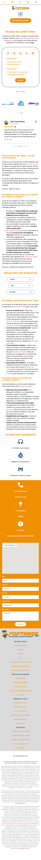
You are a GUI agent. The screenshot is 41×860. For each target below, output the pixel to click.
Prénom (5, 585)
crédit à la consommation (18, 231)
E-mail (4, 593)
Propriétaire (12, 72)
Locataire (23, 72)
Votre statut (12, 69)
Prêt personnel (14, 64)
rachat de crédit (20, 307)
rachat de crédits (31, 257)
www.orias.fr (28, 817)
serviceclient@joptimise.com (24, 825)
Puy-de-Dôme (32, 164)
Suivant (20, 80)
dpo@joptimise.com (24, 848)
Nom (4, 577)
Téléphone (6, 601)
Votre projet (11, 59)
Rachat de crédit (14, 62)
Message (5, 609)
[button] (21, 14)
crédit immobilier (20, 352)
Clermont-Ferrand (13, 321)
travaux (9, 374)
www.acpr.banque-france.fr (9, 822)
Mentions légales (20, 91)
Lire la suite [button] (8, 140)
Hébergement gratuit (16, 74)
